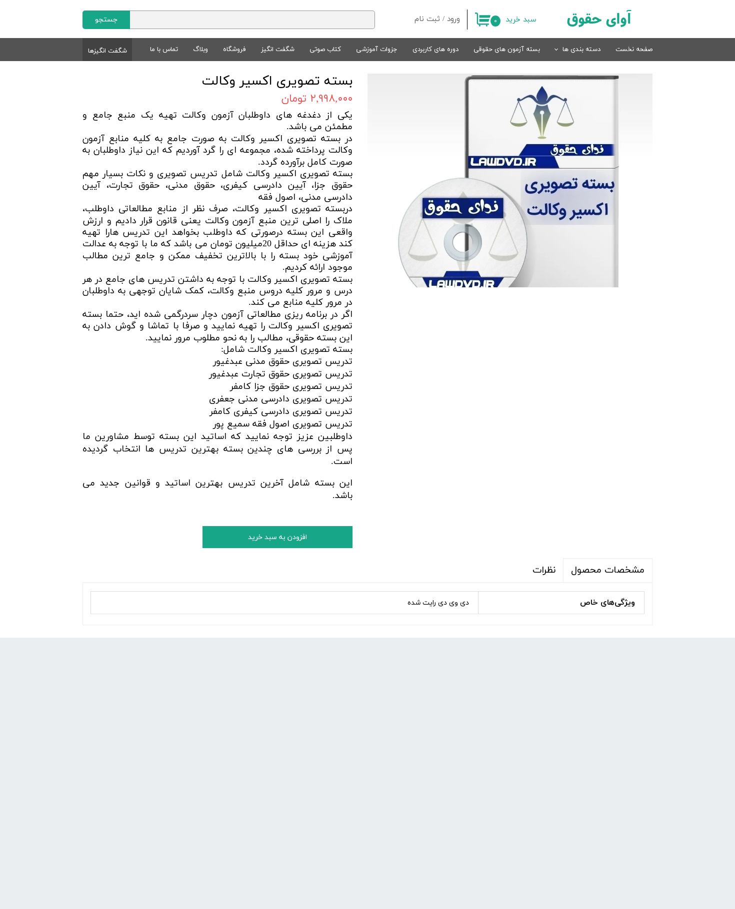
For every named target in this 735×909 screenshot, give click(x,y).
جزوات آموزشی (377, 49)
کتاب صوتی (325, 49)
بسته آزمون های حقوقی (507, 49)
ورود (453, 19)
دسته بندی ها (581, 49)
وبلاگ (200, 49)
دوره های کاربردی (435, 49)
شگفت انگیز (277, 49)
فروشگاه (234, 49)
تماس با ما (164, 49)
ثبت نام (427, 19)
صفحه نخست (634, 49)
